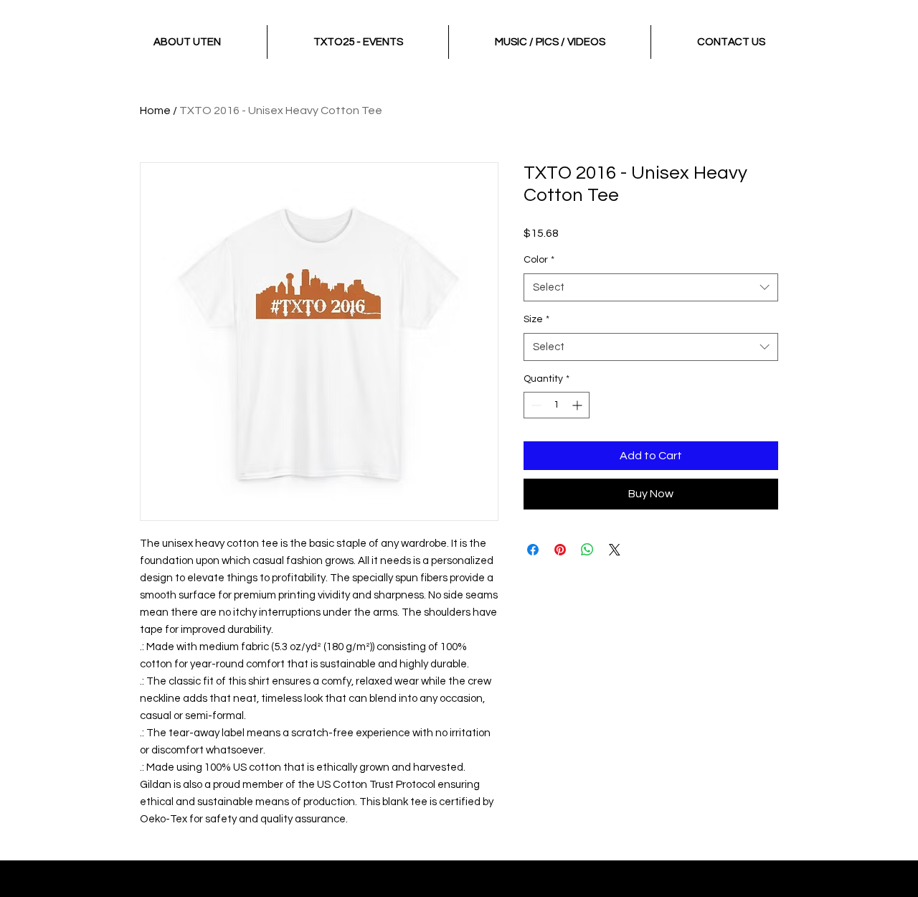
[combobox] (651, 287)
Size (536, 319)
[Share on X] (614, 549)
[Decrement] (535, 405)
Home (155, 110)
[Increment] (578, 405)
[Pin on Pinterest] (560, 549)
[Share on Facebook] (532, 549)
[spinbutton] (556, 405)
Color (539, 260)
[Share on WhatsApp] (587, 549)
